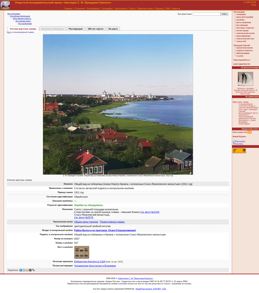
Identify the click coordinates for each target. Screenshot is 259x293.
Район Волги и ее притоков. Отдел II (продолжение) (105, 230)
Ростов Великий (25, 24)
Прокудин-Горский (242, 45)
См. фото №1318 (149, 212)
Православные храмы (112, 222)
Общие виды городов (86, 222)
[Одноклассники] (27, 270)
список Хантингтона (245, 39)
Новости (176, 8)
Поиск (132, 8)
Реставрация (76, 29)
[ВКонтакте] (20, 270)
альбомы (240, 20)
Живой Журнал (239, 137)
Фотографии (93, 8)
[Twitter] (24, 270)
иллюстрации (242, 30)
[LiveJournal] (33, 270)
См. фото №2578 (83, 217)
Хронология (121, 8)
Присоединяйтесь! (242, 60)
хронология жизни (244, 48)
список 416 (241, 41)
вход (254, 4)
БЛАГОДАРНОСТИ (242, 64)
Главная (68, 8)
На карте (113, 29)
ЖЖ (168, 8)
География (107, 8)
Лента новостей (240, 132)
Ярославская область (22, 18)
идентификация (243, 36)
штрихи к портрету (244, 50)
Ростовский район (23, 21)
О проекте (79, 8)
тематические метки (245, 33)
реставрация (242, 25)
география (241, 14)
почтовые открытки (245, 28)
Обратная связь (145, 8)
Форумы (159, 8)
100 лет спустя (95, 29)
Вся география (13, 14)
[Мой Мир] (30, 270)
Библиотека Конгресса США (90, 261)
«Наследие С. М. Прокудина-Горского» (135, 278)
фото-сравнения (243, 22)
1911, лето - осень (241, 102)
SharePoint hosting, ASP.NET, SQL (150, 289)
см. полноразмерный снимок (21, 32)
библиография (242, 53)
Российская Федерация (20, 16)
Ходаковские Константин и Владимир (95, 266)
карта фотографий (244, 17)
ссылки (239, 56)
